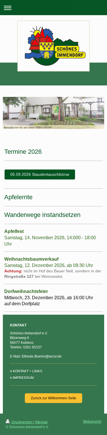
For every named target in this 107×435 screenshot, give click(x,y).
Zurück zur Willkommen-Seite (53, 398)
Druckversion (22, 422)
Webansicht (92, 422)
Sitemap (41, 422)
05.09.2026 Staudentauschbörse (39, 174)
